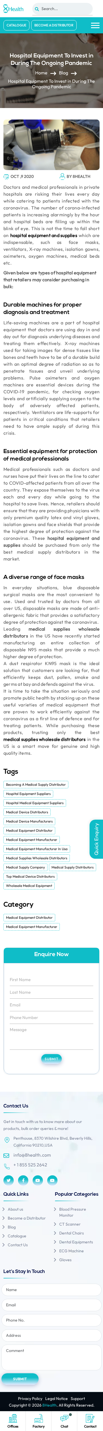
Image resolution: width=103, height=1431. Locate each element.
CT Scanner (70, 1224)
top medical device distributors (30, 876)
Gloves (65, 1259)
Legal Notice (56, 1398)
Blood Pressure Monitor (72, 1212)
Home (41, 73)
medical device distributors (27, 812)
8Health (49, 1405)
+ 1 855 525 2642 (30, 1165)
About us (15, 1209)
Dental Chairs (71, 1233)
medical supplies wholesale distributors (44, 739)
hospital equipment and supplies (43, 235)
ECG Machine (71, 1250)
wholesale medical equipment (29, 885)
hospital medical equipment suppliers (35, 803)
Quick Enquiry (96, 839)
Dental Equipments (76, 1242)
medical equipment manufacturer (31, 839)
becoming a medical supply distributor (36, 784)
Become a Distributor (54, 25)
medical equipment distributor (29, 830)
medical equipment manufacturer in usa (37, 849)
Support (78, 1398)
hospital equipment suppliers (28, 793)
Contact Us (18, 1244)
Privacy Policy (30, 1398)
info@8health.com (32, 1155)
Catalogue (16, 25)
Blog (63, 73)
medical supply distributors (73, 867)
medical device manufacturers (29, 821)
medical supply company (25, 867)
